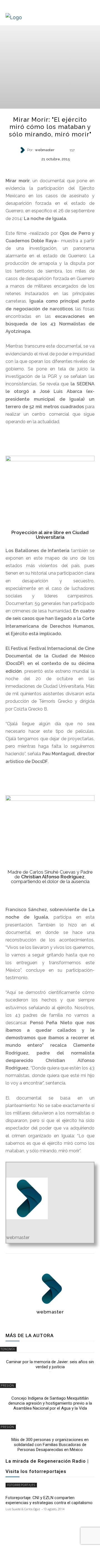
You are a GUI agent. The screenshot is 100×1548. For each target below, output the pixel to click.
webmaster (44, 150)
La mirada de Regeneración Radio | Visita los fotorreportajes (47, 1466)
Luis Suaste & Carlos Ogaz (23, 1509)
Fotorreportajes (21, 1485)
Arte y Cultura (50, 168)
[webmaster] (23, 150)
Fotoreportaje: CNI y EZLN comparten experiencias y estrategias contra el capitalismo (49, 1500)
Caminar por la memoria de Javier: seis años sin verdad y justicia (50, 1364)
